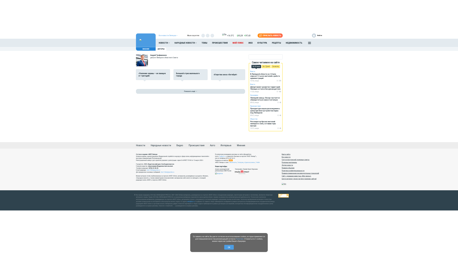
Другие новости (287, 165)
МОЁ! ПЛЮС (238, 43)
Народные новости (184, 43)
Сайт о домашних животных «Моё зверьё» (296, 176)
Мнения (146, 49)
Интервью (226, 145)
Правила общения (288, 168)
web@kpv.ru (191, 201)
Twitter (258, 162)
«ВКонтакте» (233, 162)
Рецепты (276, 43)
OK (229, 247)
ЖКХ (250, 43)
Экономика (254, 95)
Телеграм (240, 162)
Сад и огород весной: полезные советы (295, 160)
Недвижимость (294, 43)
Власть (252, 71)
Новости (163, 43)
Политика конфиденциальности (293, 171)
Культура (262, 43)
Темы (204, 43)
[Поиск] (317, 43)
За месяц (275, 66)
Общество (254, 119)
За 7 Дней (266, 66)
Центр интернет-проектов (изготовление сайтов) (299, 179)
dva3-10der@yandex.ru (153, 170)
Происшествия (220, 43)
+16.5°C (230, 35)
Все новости (286, 157)
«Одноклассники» (249, 162)
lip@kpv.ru (222, 156)
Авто (212, 145)
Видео (179, 145)
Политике (240, 239)
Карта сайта (286, 154)
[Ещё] (309, 43)
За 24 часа (256, 66)
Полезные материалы (289, 162)
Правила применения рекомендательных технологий (300, 173)
